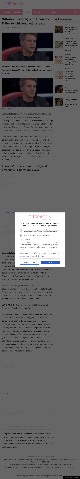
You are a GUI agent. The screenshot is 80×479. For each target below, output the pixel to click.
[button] (40, 239)
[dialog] (40, 239)
